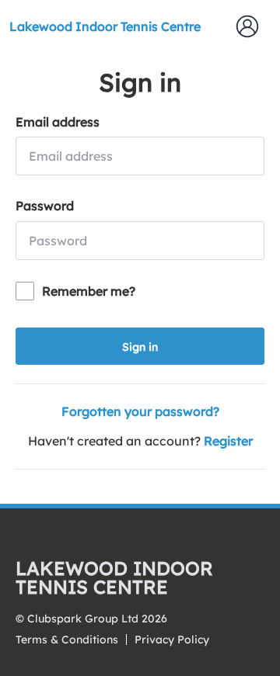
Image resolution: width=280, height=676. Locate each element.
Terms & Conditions (67, 640)
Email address (58, 122)
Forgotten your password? (140, 411)
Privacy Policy (172, 640)
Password (45, 205)
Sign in (140, 347)
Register (228, 441)
